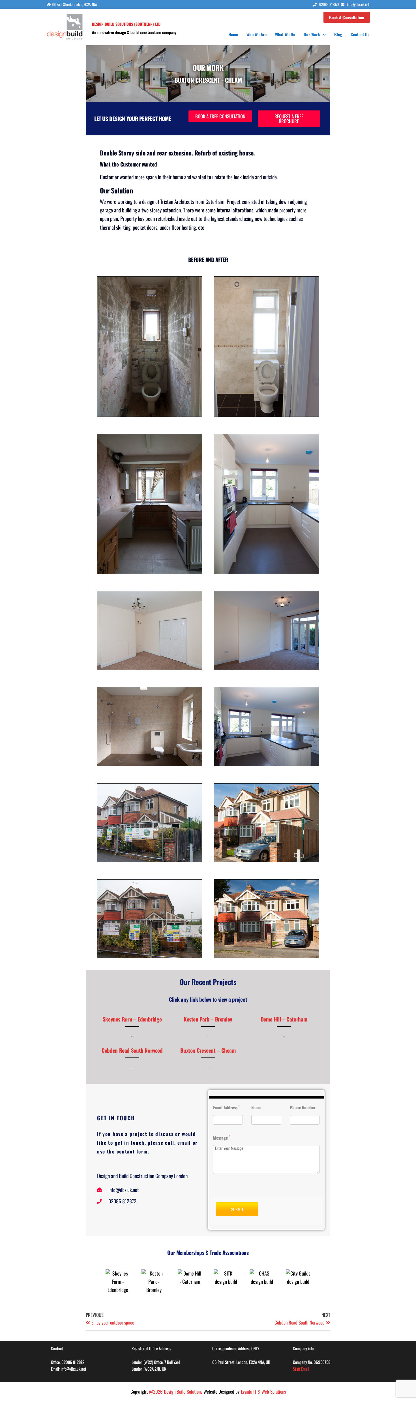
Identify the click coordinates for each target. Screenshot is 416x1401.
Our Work (312, 34)
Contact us (360, 34)
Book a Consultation (346, 17)
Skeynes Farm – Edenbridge (132, 1019)
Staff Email (301, 1369)
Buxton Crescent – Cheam (207, 1050)
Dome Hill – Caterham (284, 1019)
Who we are (256, 34)
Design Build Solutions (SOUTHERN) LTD (126, 24)
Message (221, 1137)
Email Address (226, 1107)
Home (233, 34)
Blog (338, 34)
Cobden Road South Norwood (132, 1050)
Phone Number (303, 1107)
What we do (285, 34)
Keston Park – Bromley (208, 1019)
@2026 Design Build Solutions (175, 1391)
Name (256, 1107)
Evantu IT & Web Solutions (263, 1391)
